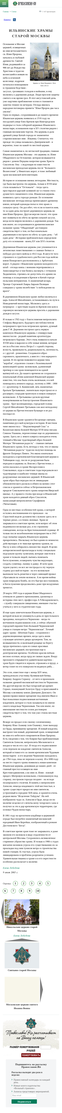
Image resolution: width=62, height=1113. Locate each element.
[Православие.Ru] (24, 3)
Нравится (7, 19)
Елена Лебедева (11, 867)
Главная (6, 11)
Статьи (13, 11)
